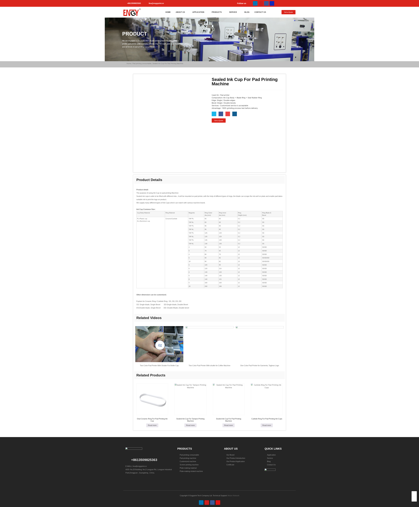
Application (198, 12)
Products (217, 12)
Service (233, 12)
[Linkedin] (255, 3)
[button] (272, 12)
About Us (180, 12)
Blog (246, 12)
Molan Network (233, 496)
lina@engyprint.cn (156, 3)
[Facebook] (266, 3)
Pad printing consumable (142, 63)
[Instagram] (272, 3)
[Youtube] (260, 3)
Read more (152, 425)
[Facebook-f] (221, 114)
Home (168, 12)
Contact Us (260, 12)
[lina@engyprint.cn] (146, 3)
